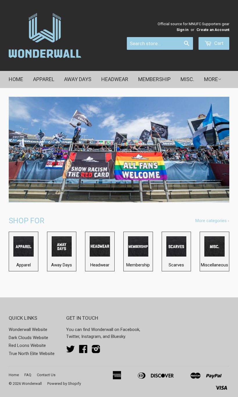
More (211, 79)
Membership (154, 79)
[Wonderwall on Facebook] (83, 351)
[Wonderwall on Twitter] (70, 351)
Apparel (43, 79)
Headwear (114, 79)
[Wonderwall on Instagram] (96, 351)
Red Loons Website (27, 345)
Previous (18, 149)
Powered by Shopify (64, 383)
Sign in (182, 30)
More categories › (212, 220)
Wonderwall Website (28, 329)
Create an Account (212, 30)
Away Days (77, 79)
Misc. (187, 79)
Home (16, 79)
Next (219, 149)
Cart (218, 43)
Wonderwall (32, 383)
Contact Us (46, 375)
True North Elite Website (32, 353)
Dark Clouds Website (28, 337)
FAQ (27, 375)
